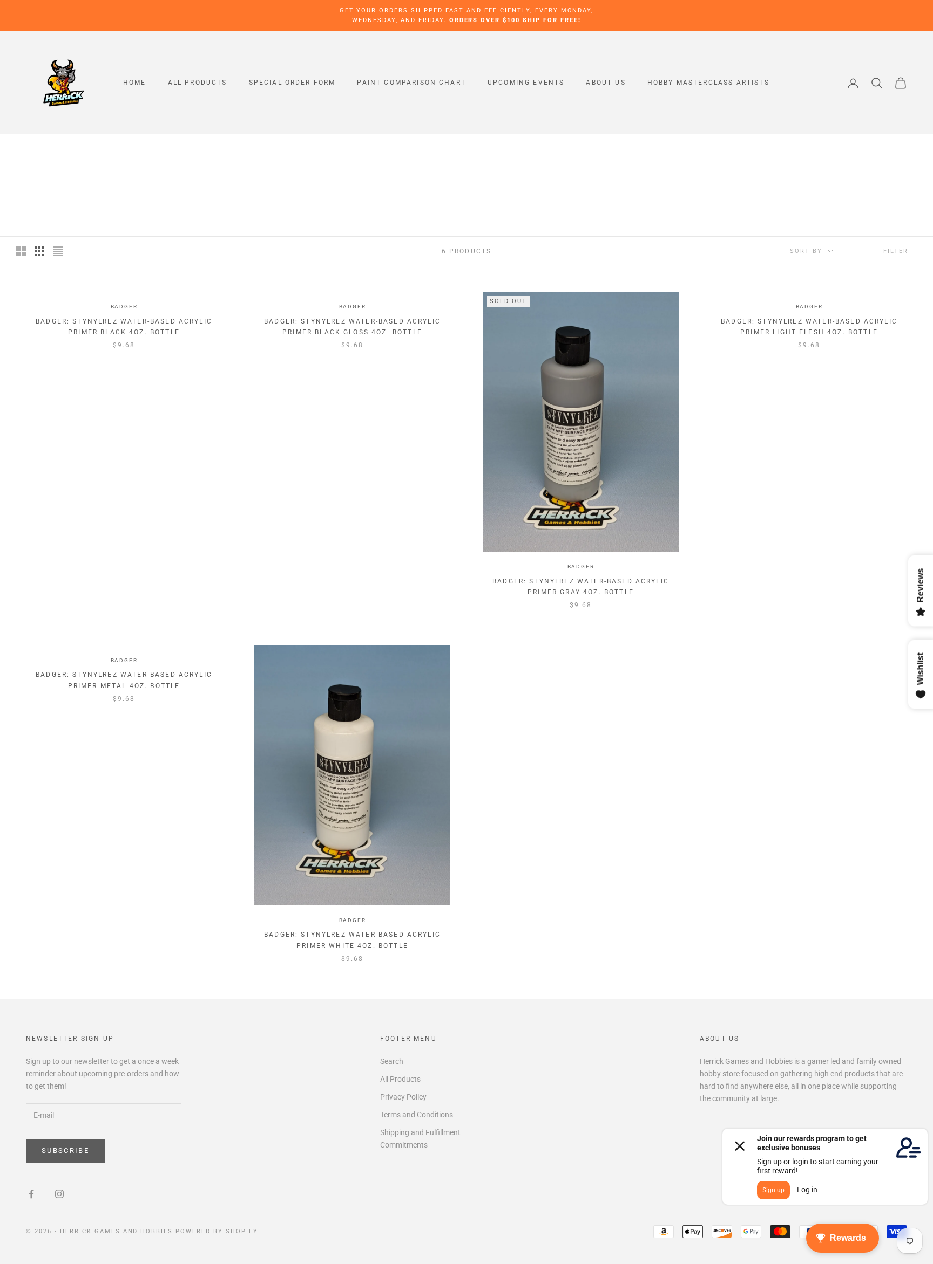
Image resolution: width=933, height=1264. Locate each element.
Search (391, 1061)
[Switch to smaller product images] (39, 251)
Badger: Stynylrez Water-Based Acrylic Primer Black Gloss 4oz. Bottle (352, 327)
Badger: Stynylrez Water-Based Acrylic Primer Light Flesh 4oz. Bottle (809, 327)
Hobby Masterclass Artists (708, 83)
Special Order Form (292, 83)
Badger (124, 307)
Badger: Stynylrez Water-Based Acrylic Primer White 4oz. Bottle (352, 940)
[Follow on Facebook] (31, 1194)
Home (134, 83)
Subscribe (65, 1150)
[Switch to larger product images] (21, 251)
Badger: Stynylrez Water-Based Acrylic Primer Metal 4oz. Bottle (124, 680)
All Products (197, 83)
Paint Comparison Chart (411, 83)
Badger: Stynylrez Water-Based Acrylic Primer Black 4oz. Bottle (124, 327)
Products (103, 150)
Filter (895, 251)
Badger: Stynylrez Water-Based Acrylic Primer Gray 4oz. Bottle (580, 587)
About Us (605, 83)
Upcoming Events (526, 83)
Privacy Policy (403, 1097)
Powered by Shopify (216, 1231)
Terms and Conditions (416, 1114)
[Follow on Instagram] (59, 1194)
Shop (66, 150)
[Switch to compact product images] (58, 251)
